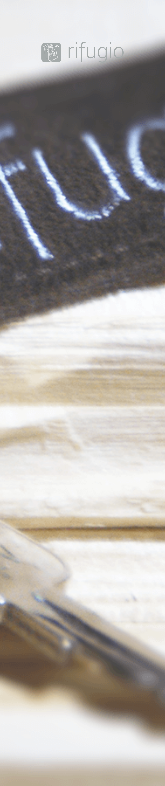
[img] (82, 393)
